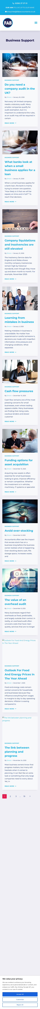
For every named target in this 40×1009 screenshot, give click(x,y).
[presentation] (20, 65)
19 (24, 796)
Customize (20, 999)
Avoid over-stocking (19, 530)
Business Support (12, 80)
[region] (20, 992)
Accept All (20, 994)
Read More (10, 123)
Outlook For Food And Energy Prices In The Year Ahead (19, 674)
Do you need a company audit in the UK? (20, 88)
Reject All (20, 1005)
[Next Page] (30, 796)
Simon (9, 97)
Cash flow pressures (19, 391)
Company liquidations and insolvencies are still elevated (20, 244)
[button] (36, 23)
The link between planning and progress (17, 751)
